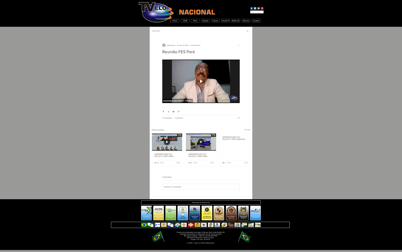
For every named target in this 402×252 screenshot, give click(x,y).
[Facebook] (251, 8)
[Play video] (201, 81)
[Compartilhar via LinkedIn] (174, 111)
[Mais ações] (238, 45)
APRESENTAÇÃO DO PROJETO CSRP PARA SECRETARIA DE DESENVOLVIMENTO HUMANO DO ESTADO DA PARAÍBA (165, 155)
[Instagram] (262, 8)
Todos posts (156, 31)
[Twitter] (255, 8)
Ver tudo (247, 129)
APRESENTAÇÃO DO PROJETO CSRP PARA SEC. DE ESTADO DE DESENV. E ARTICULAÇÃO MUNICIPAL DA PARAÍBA (234, 138)
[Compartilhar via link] (179, 111)
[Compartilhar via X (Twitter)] (168, 111)
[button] (248, 31)
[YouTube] (258, 8)
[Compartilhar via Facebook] (163, 111)
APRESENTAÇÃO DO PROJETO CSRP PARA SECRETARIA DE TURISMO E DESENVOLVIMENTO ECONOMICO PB (200, 155)
